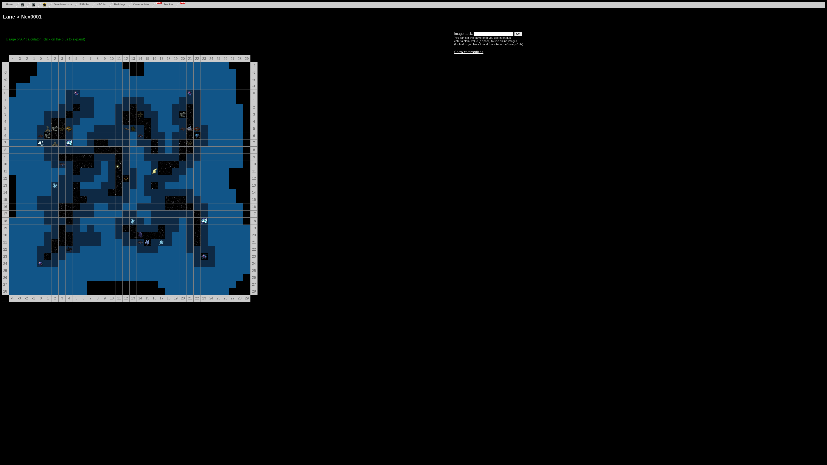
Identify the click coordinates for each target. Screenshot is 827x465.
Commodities (141, 4)
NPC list (102, 4)
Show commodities (468, 52)
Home (9, 4)
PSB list (84, 4)
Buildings (120, 4)
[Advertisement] (166, 19)
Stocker (168, 4)
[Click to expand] (4, 38)
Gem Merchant (63, 4)
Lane (9, 17)
